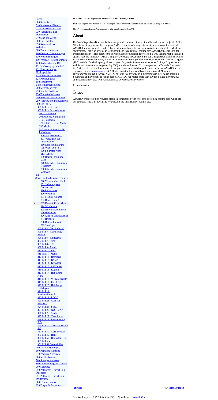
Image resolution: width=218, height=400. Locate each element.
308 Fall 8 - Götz (46, 244)
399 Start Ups (48, 225)
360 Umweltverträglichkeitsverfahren (51, 176)
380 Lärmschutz (49, 190)
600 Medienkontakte (46, 357)
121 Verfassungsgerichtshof (50, 66)
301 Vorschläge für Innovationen (50, 140)
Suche (39, 19)
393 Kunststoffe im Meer (53, 203)
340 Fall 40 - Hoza (47, 334)
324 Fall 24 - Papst (47, 306)
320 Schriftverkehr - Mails (52, 123)
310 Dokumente (47, 119)
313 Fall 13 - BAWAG (49, 260)
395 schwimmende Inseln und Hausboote (53, 211)
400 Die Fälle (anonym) (48, 347)
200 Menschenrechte (46, 88)
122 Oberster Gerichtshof (48, 75)
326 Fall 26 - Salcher (48, 313)
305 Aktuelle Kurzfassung (52, 116)
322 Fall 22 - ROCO (48, 297)
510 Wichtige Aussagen (48, 354)
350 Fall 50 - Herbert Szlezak (52, 338)
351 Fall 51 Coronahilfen (50, 344)
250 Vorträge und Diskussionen (52, 100)
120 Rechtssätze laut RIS (48, 63)
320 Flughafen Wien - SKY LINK (52, 152)
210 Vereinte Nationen (47, 91)
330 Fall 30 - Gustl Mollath (51, 331)
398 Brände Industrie (51, 222)
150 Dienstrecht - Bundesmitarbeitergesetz (48, 83)
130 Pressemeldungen (47, 56)
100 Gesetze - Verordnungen (50, 53)
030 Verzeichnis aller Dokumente (46, 33)
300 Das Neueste (47, 113)
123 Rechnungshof (45, 78)
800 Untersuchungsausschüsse (51, 363)
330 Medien (45, 126)
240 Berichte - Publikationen (50, 97)
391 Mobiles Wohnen (51, 196)
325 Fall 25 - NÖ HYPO (50, 310)
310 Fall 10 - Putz (47, 250)
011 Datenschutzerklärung (49, 28)
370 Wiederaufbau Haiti (53, 181)
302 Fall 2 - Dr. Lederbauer (51, 110)
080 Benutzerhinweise (47, 50)
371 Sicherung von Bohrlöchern (50, 186)
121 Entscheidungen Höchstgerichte (46, 71)
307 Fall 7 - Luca (46, 241)
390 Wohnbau (48, 193)
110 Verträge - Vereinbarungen (51, 59)
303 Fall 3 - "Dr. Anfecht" (51, 228)
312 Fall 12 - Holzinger (49, 256)
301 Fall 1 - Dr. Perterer (49, 107)
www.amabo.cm (99, 71)
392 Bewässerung (50, 200)
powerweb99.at (137, 397)
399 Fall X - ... (45, 341)
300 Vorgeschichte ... (51, 135)
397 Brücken (47, 218)
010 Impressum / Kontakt (48, 25)
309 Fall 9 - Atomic (47, 247)
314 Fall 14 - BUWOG (49, 263)
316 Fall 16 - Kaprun (48, 269)
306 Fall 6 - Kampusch (49, 237)
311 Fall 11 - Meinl (47, 253)
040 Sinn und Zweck (46, 37)
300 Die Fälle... (44, 104)
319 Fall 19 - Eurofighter (50, 282)
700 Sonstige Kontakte (47, 360)
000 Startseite (42, 22)
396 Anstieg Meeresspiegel (54, 215)
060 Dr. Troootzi (44, 41)
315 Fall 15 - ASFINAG (50, 266)
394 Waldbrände (49, 206)
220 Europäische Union (48, 94)
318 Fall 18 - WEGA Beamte (52, 279)
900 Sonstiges (43, 366)
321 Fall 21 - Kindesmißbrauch (46, 293)
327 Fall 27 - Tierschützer (50, 316)
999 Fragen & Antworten (48, 385)
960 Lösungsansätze (46, 382)
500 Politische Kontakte (48, 350)
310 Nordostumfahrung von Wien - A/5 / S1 (52, 146)
